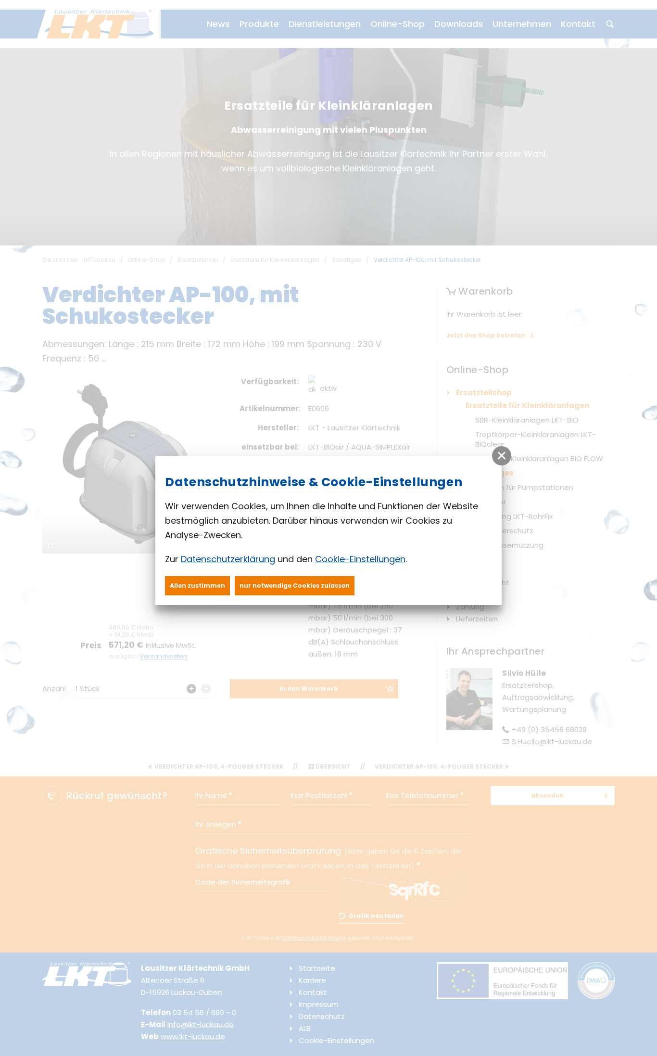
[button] (501, 455)
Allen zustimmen (197, 585)
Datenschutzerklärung (228, 559)
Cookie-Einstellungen (360, 559)
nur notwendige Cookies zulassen (295, 585)
